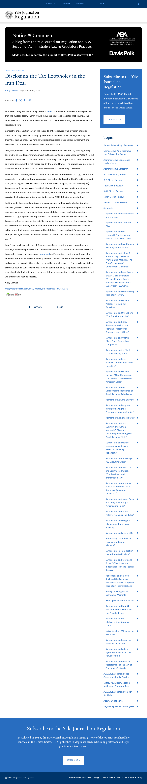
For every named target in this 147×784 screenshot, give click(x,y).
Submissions (51, 4)
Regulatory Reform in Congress (119, 706)
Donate (66, 4)
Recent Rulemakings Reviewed (119, 145)
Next (60, 307)
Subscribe (113, 119)
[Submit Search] (139, 4)
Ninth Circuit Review (114, 197)
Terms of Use (121, 778)
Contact (80, 4)
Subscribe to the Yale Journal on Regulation (73, 728)
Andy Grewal (11, 90)
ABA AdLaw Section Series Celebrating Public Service (116, 676)
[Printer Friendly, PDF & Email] (14, 295)
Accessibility (108, 778)
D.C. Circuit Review (113, 180)
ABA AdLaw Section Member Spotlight (118, 694)
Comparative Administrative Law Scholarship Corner (117, 153)
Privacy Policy (136, 778)
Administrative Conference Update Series (117, 162)
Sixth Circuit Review (113, 191)
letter (49, 111)
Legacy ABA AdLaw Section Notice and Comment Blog (117, 685)
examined (45, 254)
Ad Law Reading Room (115, 174)
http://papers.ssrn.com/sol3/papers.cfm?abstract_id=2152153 (36, 289)
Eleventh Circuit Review (115, 202)
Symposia (108, 208)
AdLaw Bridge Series (113, 701)
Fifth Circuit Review (113, 186)
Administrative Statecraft (116, 169)
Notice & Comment (14, 70)
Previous (37, 307)
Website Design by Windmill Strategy (83, 778)
